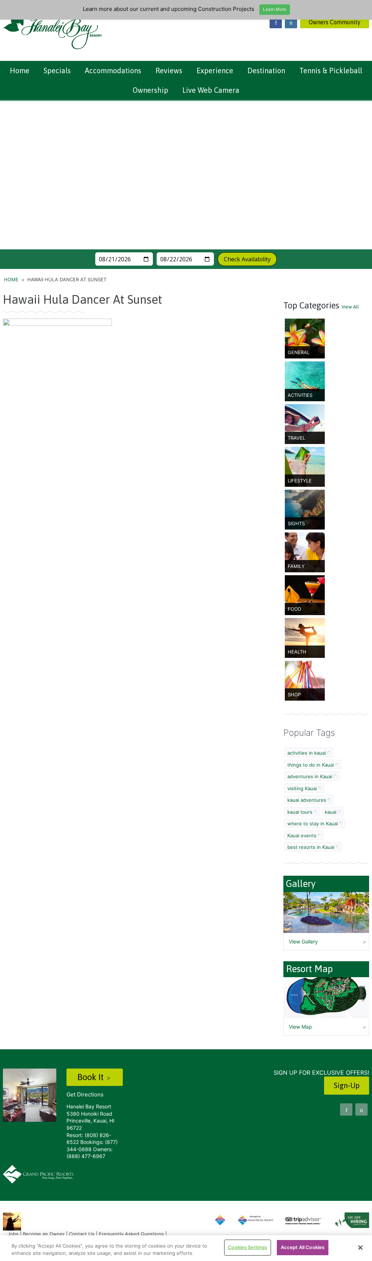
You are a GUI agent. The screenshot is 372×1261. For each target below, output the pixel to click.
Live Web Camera (210, 90)
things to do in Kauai (310, 765)
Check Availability (247, 259)
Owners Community (334, 22)
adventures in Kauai (309, 776)
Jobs (13, 1234)
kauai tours (299, 812)
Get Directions (85, 1094)
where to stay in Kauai (312, 823)
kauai (330, 812)
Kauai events (301, 835)
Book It (91, 1077)
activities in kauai (306, 753)
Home (19, 70)
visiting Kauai (302, 788)
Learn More (274, 9)
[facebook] (276, 22)
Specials (57, 70)
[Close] (360, 1248)
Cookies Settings (247, 1247)
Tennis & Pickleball (330, 70)
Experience (215, 70)
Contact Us (81, 1234)
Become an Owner (44, 1234)
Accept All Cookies (302, 1247)
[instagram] (291, 22)
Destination (266, 70)
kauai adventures (306, 800)
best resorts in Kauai (310, 847)
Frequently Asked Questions (131, 1234)
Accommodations (113, 70)
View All (350, 307)
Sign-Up (347, 1085)
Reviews (168, 70)
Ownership (150, 90)
